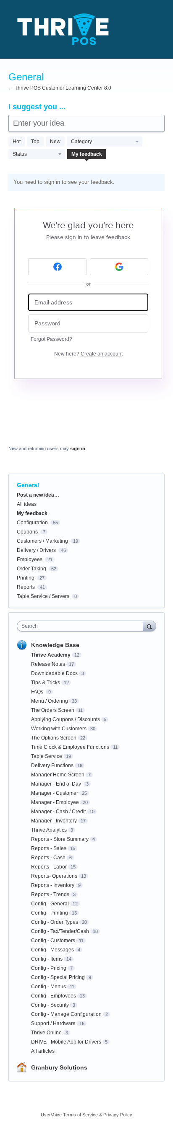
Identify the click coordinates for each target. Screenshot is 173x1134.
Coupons (27, 532)
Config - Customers (53, 940)
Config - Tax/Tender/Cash (60, 931)
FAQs (38, 692)
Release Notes (48, 664)
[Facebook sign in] (57, 266)
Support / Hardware (53, 1023)
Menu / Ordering (49, 701)
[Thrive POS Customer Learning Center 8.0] (63, 29)
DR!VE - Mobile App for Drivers (66, 1042)
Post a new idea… (38, 495)
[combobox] (82, 626)
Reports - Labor (49, 867)
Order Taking (31, 569)
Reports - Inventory (52, 885)
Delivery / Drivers (36, 550)
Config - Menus (48, 987)
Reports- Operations (54, 876)
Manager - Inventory (54, 821)
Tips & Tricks (45, 683)
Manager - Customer (54, 793)
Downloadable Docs (54, 673)
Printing (25, 578)
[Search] (149, 626)
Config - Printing (49, 913)
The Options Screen (53, 738)
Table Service (46, 756)
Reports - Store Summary (60, 839)
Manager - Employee (55, 802)
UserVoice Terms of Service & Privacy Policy (86, 1114)
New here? (88, 354)
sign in (77, 448)
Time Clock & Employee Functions (70, 747)
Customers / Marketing (42, 541)
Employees (29, 559)
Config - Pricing (48, 968)
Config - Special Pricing (58, 977)
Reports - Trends (50, 894)
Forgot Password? (51, 339)
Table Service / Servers (43, 596)
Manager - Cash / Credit (58, 811)
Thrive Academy (51, 655)
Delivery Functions (52, 765)
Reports (26, 587)
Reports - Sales (48, 848)
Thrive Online (46, 1033)
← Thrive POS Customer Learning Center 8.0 (59, 88)
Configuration (32, 523)
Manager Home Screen (57, 775)
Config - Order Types (54, 922)
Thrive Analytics (49, 830)
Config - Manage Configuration (66, 1014)
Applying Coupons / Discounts (65, 719)
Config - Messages (52, 950)
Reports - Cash (48, 858)
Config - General (50, 904)
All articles (43, 1051)
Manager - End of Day (56, 784)
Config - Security (50, 1005)
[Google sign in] (119, 266)
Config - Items (47, 959)
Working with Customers (58, 729)
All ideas (27, 504)
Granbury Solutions (59, 1067)
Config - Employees (53, 996)
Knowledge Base (55, 645)
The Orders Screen (52, 710)
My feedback (86, 154)
